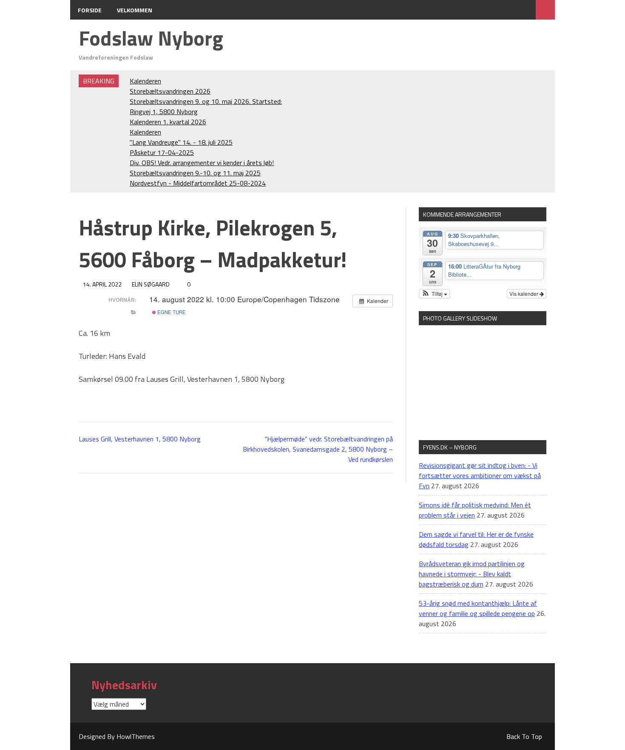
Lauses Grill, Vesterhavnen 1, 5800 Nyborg (140, 439)
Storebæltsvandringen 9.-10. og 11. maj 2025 (195, 173)
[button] (434, 293)
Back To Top (524, 736)
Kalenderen (145, 81)
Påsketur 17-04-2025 (162, 152)
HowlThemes (135, 736)
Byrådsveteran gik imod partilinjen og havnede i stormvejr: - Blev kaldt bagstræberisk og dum (472, 573)
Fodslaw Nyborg (151, 38)
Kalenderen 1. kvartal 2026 (168, 122)
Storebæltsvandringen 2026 (170, 91)
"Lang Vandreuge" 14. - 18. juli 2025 (181, 142)
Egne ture (171, 312)
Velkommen (134, 10)
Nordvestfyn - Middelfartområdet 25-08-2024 (198, 183)
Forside (90, 10)
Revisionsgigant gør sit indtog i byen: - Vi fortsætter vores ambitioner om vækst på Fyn (480, 475)
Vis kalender (524, 293)
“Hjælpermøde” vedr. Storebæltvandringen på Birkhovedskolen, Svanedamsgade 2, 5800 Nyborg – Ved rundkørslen (318, 449)
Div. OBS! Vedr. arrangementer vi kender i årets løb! (202, 162)
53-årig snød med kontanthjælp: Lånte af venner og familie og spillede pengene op (478, 608)
